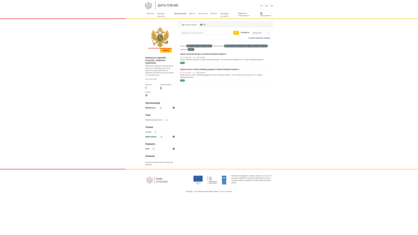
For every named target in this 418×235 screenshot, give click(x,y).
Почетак (150, 13)
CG (261, 6)
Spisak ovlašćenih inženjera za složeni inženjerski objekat (202, 54)
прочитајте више (151, 79)
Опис (204, 25)
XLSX (182, 63)
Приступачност (265, 16)
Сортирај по (245, 32)
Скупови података (190, 25)
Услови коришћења (225, 191)
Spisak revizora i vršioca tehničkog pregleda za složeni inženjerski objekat (209, 69)
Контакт (213, 13)
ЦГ (266, 6)
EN (271, 6)
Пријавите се (242, 13)
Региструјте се (244, 16)
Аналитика (203, 13)
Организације (180, 13)
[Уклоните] (210, 46)
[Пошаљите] (236, 33)
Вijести (192, 13)
